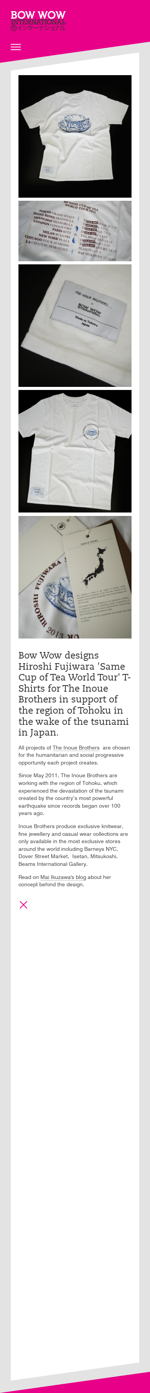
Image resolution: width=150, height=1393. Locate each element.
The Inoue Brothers (76, 748)
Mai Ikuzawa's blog (63, 877)
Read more (23, 905)
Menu (16, 47)
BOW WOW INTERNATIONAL (38, 21)
